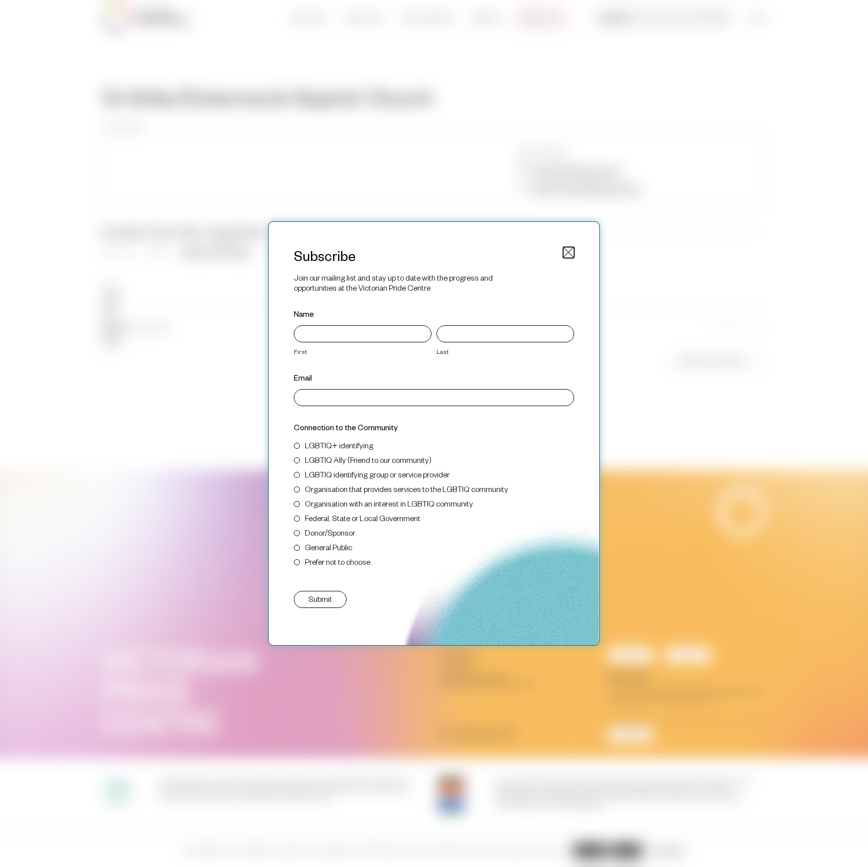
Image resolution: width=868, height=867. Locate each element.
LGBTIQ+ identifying (339, 445)
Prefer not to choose (337, 561)
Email (303, 377)
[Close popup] (568, 252)
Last (443, 351)
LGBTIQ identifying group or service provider (377, 474)
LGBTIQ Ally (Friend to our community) (368, 459)
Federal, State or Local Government (362, 518)
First (300, 351)
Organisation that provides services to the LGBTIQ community (406, 488)
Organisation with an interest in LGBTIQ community (389, 503)
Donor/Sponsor (330, 532)
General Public (328, 547)
